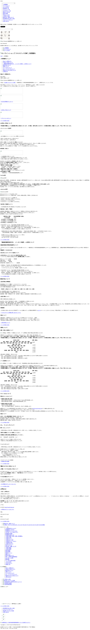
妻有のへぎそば (6, 12)
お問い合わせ (6, 21)
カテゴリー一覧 (6, 9)
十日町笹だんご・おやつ (10, 541)
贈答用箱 (7, 559)
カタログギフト (8, 563)
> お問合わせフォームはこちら (7, 509)
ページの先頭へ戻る (4, 120)
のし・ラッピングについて (9, 68)
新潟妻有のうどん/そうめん (11, 530)
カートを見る (6, 7)
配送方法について (7, 65)
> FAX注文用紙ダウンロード (6, 101)
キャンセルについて (7, 67)
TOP (1, 56)
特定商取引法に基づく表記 (9, 18)
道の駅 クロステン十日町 (9, 82)
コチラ (39, 310)
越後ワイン (7, 554)
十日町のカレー (8, 538)
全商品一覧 (7, 564)
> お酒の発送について (5, 322)
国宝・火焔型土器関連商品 (11, 556)
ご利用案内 (5, 4)
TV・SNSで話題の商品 (10, 560)
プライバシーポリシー (8, 19)
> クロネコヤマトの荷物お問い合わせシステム (10, 312)
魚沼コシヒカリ (6, 14)
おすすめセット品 (7, 10)
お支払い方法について (8, 62)
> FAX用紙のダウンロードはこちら (8, 484)
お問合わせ (5, 71)
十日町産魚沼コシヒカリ (10, 528)
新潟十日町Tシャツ (9, 555)
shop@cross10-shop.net (37, 408)
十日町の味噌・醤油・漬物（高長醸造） (14, 536)
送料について (6, 66)
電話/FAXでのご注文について (9, 70)
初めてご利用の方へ (7, 61)
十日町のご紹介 (6, 16)
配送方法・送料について (8, 17)
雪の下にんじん (8, 545)
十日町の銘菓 (8, 548)
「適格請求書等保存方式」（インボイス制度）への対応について (17, 63)
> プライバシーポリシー (5, 118)
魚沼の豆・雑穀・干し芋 (10, 546)
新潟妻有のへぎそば (9, 529)
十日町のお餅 (8, 537)
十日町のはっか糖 (9, 539)
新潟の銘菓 (7, 551)
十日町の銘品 (8, 547)
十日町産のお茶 (8, 542)
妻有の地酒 (5, 13)
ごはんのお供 (8, 561)
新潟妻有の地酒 (8, 533)
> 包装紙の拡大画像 (4, 461)
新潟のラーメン (8, 552)
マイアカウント (6, 5)
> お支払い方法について (5, 110)
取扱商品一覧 (6, 8)
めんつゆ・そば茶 (9, 557)
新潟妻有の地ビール (9, 534)
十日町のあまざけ (9, 543)
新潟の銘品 (7, 550)
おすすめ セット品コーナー (11, 532)
